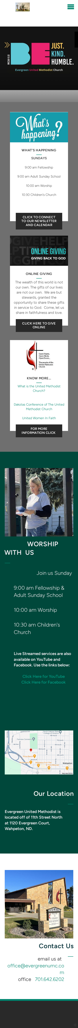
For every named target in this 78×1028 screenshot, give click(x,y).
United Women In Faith (39, 418)
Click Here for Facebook (43, 682)
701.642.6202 (49, 979)
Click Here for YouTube (43, 676)
